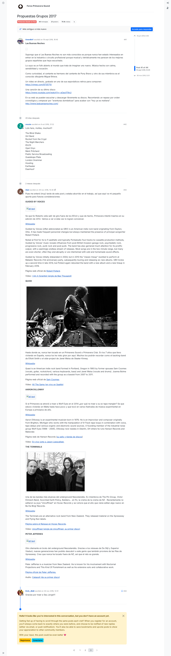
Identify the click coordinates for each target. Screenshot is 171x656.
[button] (3, 653)
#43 (125, 190)
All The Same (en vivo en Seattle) (47, 384)
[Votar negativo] (119, 110)
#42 (125, 124)
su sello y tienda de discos (69, 436)
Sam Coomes (52, 379)
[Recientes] (3, 3)
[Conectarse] (167, 3)
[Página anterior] (74, 650)
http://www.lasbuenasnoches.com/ (41, 103)
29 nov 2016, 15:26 (46, 190)
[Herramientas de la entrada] (124, 110)
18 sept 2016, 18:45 (50, 40)
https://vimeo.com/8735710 (38, 84)
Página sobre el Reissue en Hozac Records (45, 524)
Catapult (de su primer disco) (46, 577)
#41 (125, 40)
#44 (125, 591)
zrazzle (28, 124)
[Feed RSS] (74, 21)
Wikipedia (30, 224)
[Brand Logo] (21, 6)
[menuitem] (167, 3)
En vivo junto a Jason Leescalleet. (48, 442)
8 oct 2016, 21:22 (47, 124)
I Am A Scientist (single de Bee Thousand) (52, 276)
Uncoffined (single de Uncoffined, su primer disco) (56, 529)
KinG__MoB (29, 591)
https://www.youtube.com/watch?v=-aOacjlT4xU (48, 92)
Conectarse (37, 640)
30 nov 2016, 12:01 (51, 591)
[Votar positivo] (110, 110)
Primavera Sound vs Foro (27, 22)
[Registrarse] (167, 8)
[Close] (123, 615)
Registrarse (25, 640)
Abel (27, 190)
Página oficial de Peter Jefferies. (40, 572)
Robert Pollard (53, 271)
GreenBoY (29, 40)
